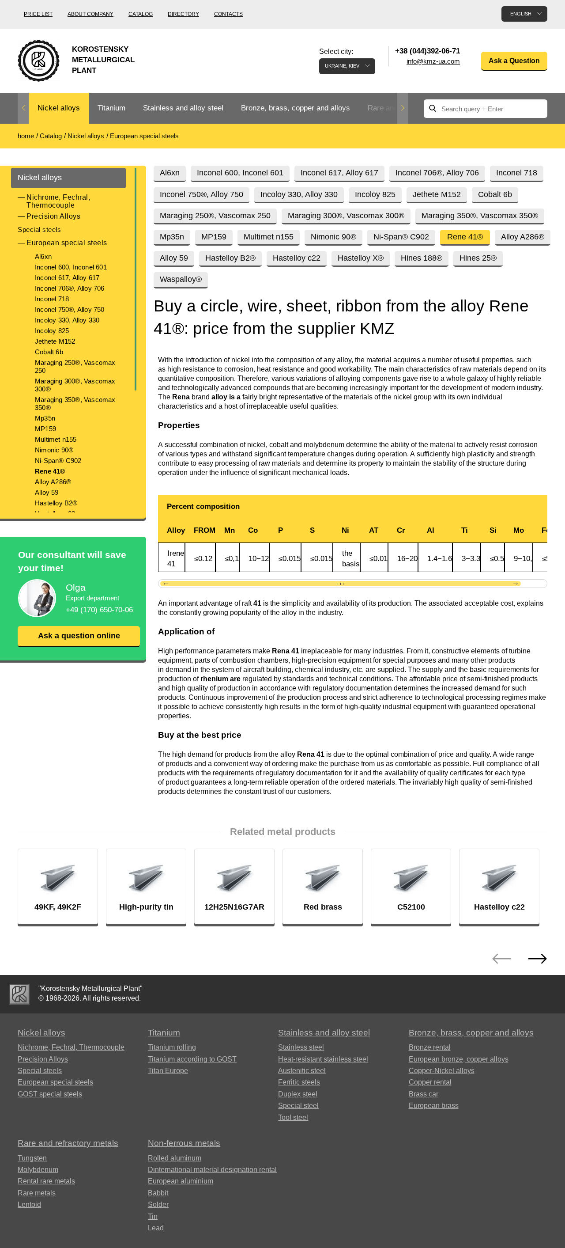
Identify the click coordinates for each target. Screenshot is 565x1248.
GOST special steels (50, 1094)
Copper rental (430, 1082)
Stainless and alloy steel (183, 108)
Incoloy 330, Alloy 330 (67, 320)
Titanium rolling (172, 1047)
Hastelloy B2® (56, 503)
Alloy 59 (47, 492)
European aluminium (180, 1181)
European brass (434, 1105)
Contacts (228, 14)
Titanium (111, 108)
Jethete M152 (55, 341)
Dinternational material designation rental (212, 1169)
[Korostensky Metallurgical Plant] (19, 994)
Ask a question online (79, 635)
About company (90, 14)
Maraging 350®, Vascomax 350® (75, 403)
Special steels (39, 229)
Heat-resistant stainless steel (323, 1059)
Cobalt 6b (49, 352)
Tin (153, 1216)
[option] (59, 108)
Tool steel (293, 1117)
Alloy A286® (53, 482)
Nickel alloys (59, 108)
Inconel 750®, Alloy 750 (70, 309)
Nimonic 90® (54, 450)
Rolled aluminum (174, 1158)
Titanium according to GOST (192, 1059)
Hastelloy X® (361, 258)
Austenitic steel (302, 1070)
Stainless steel (301, 1047)
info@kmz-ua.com (433, 61)
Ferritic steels (299, 1082)
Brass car (423, 1094)
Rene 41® (50, 471)
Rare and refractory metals (68, 1143)
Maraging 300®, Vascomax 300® (75, 385)
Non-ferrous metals (184, 1143)
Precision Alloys (53, 216)
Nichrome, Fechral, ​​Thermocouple (59, 201)
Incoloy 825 (52, 330)
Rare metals (37, 1193)
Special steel (298, 1105)
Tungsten (32, 1158)
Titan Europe (168, 1070)
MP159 (45, 428)
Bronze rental (430, 1047)
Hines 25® (478, 258)
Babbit (158, 1193)
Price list (38, 14)
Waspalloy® (181, 279)
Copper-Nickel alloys (442, 1070)
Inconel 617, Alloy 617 (67, 277)
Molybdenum (38, 1169)
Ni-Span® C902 (58, 460)
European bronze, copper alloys (458, 1059)
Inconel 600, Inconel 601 (71, 267)
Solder (158, 1204)
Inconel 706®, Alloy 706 (70, 288)
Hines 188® (421, 258)
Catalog (140, 14)
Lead (156, 1228)
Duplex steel (297, 1094)
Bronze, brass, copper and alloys (295, 108)
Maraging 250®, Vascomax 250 (75, 366)
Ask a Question (514, 60)
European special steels (66, 243)
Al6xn (43, 256)
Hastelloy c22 (296, 258)
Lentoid (29, 1204)
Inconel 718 (52, 299)
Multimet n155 (56, 439)
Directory (183, 14)
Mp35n (45, 418)
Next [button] (402, 108)
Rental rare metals (46, 1181)
